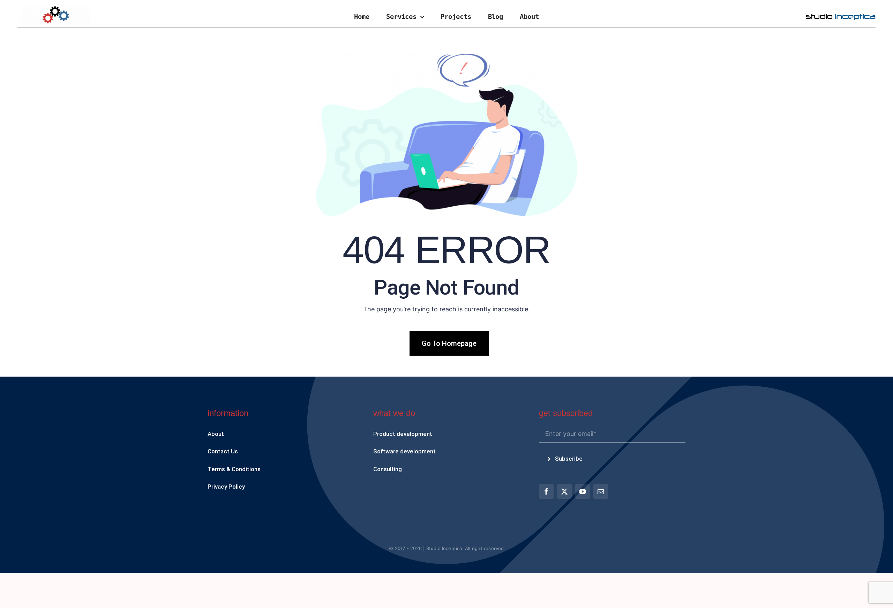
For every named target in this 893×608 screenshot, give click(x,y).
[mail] (600, 491)
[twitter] (564, 491)
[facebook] (546, 491)
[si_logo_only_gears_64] (56, 9)
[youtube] (582, 491)
